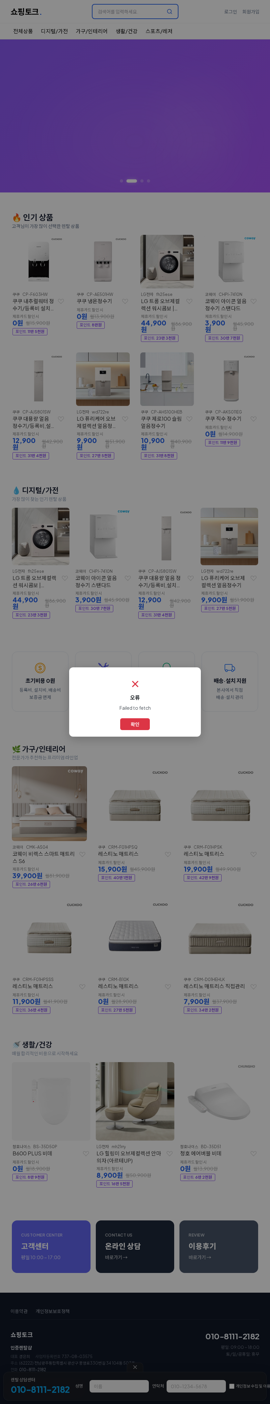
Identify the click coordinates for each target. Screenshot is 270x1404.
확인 (135, 724)
